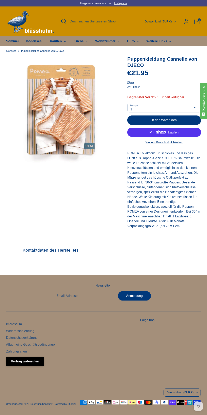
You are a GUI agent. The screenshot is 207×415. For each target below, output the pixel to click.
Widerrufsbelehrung (20, 331)
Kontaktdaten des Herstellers (51, 250)
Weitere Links (157, 41)
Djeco (130, 82)
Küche (79, 41)
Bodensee (34, 41)
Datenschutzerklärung (22, 337)
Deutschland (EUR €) (158, 21)
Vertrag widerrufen (25, 361)
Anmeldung (134, 295)
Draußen (56, 41)
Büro (131, 41)
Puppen (136, 87)
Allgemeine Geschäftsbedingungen (31, 344)
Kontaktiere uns (203, 99)
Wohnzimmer (105, 41)
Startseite (11, 51)
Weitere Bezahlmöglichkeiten (164, 142)
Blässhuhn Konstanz (41, 404)
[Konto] (186, 21)
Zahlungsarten (16, 351)
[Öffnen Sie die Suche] (64, 21)
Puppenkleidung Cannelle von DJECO (42, 51)
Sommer (12, 41)
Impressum (14, 324)
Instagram (120, 3)
